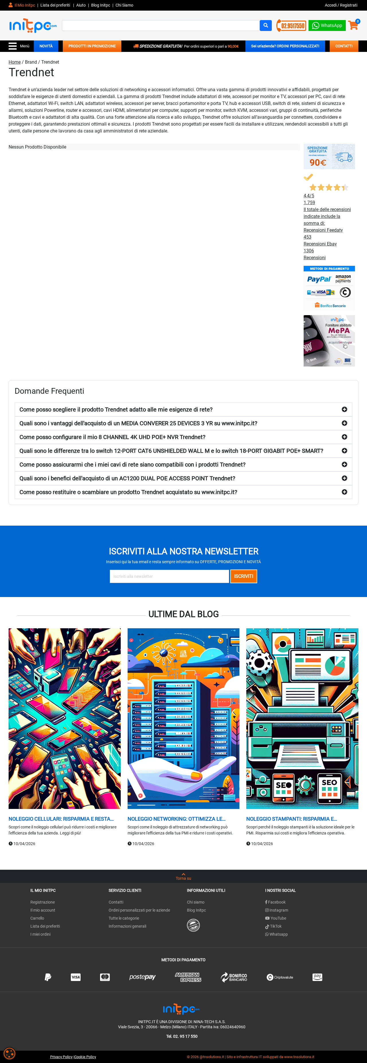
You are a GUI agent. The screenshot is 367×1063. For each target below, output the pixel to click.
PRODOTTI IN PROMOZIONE (92, 46)
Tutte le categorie (124, 918)
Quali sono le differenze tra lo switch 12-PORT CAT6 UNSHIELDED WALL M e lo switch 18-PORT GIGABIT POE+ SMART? (171, 450)
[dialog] (9, 1053)
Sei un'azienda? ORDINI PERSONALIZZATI (285, 46)
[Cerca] (266, 25)
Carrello (37, 918)
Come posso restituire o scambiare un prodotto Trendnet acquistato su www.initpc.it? (128, 492)
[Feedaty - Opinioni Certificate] (193, 925)
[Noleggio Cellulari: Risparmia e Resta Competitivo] (65, 719)
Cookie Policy (85, 1057)
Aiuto (81, 5)
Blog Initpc (196, 910)
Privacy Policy (61, 1057)
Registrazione (42, 902)
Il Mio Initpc (24, 5)
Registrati (348, 5)
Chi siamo (195, 902)
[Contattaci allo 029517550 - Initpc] (291, 25)
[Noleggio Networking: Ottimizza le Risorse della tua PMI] (184, 719)
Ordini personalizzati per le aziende (139, 910)
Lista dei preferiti (55, 5)
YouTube (278, 918)
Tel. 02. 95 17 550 (182, 1036)
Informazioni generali (127, 926)
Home (15, 62)
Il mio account (42, 910)
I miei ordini (40, 934)
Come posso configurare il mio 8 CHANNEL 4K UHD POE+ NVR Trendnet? (112, 437)
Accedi (331, 5)
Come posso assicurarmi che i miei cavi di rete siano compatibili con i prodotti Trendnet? (132, 464)
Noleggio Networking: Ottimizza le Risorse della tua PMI (175, 819)
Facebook (276, 902)
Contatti (116, 902)
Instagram (278, 910)
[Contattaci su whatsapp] (327, 24)
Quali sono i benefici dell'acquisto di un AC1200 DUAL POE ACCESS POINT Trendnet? (127, 478)
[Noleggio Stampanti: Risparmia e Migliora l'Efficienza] (302, 719)
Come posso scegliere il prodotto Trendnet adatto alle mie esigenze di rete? (115, 409)
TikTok (275, 926)
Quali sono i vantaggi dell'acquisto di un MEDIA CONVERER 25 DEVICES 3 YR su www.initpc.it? (138, 423)
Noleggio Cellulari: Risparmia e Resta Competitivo (59, 819)
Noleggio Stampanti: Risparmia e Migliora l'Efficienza (290, 819)
